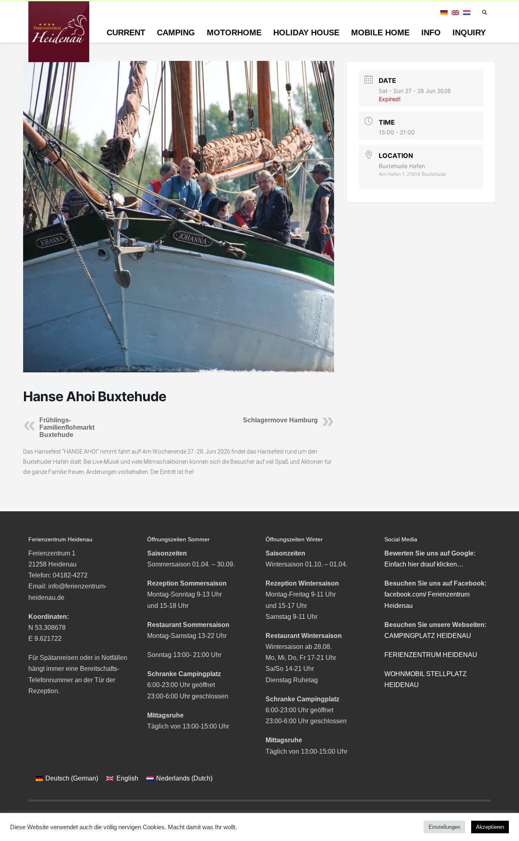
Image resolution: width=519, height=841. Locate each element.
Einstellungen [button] (444, 827)
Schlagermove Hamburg (280, 420)
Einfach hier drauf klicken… (423, 564)
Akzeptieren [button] (490, 827)
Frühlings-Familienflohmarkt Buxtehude (66, 427)
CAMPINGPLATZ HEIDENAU (427, 635)
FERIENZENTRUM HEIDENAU (430, 654)
